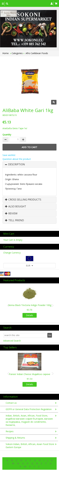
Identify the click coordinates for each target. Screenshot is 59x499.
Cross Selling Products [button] (24, 199)
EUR (28, 265)
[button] (7, 303)
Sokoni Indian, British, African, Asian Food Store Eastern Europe (30, 446)
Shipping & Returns (15, 437)
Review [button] (12, 213)
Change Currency (12, 252)
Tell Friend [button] (16, 220)
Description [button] (16, 164)
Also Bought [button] (17, 206)
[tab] (29, 164)
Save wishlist (9, 155)
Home (5, 53)
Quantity (7, 134)
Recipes (10, 431)
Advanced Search (12, 340)
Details (29, 315)
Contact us (11, 402)
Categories (17, 53)
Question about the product (17, 159)
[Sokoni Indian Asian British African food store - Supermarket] (28, 28)
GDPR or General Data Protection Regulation (29, 409)
